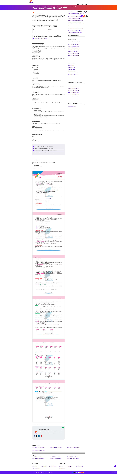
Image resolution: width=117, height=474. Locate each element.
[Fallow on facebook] (34, 436)
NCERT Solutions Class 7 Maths (73, 53)
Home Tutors (34, 466)
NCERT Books (34, 465)
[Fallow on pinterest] (41, 436)
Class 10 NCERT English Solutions (73, 458)
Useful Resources (62, 468)
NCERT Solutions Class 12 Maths (73, 44)
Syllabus (85, 11)
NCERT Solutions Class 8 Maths (73, 51)
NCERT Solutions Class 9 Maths (73, 49)
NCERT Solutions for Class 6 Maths (38, 447)
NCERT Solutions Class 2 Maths (73, 90)
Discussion (61, 466)
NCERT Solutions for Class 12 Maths (56, 448)
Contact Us (69, 465)
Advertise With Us (79, 465)
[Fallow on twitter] (36, 436)
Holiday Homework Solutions (73, 74)
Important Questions (71, 67)
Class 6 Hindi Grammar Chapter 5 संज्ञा (74, 22)
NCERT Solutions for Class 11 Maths (38, 448)
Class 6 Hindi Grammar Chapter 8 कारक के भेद (75, 28)
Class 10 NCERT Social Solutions (38, 459)
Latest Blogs (70, 466)
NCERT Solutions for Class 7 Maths (56, 447)
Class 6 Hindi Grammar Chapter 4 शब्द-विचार (75, 20)
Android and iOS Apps (72, 106)
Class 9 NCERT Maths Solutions (37, 456)
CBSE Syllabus (51, 465)
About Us (60, 465)
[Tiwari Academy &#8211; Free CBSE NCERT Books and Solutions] (31, 1)
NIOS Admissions (44, 466)
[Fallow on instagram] (40, 436)
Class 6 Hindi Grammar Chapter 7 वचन (74, 27)
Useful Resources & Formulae (73, 72)
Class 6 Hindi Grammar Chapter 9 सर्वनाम (75, 30)
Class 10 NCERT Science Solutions (55, 458)
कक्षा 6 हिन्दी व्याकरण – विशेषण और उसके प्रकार (40, 38)
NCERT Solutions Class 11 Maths (73, 46)
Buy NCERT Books (71, 38)
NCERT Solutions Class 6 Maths (73, 55)
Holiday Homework (79, 466)
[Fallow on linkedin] (38, 436)
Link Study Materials (71, 71)
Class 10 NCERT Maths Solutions (38, 458)
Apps (78, 4)
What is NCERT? (71, 65)
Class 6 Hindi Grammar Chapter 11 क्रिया (75, 32)
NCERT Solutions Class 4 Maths (73, 86)
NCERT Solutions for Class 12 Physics (38, 450)
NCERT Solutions (84, 4)
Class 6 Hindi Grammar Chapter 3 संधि (74, 18)
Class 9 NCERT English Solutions (73, 456)
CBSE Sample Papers (52, 466)
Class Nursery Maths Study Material (74, 95)
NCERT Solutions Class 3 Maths (73, 88)
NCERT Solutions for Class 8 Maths (73, 447)
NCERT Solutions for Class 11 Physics (73, 448)
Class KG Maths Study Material (73, 94)
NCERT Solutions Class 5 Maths (73, 84)
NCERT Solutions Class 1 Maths (73, 92)
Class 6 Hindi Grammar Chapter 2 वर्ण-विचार (75, 16)
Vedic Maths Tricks (71, 69)
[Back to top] (115, 466)
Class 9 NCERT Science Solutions (55, 456)
